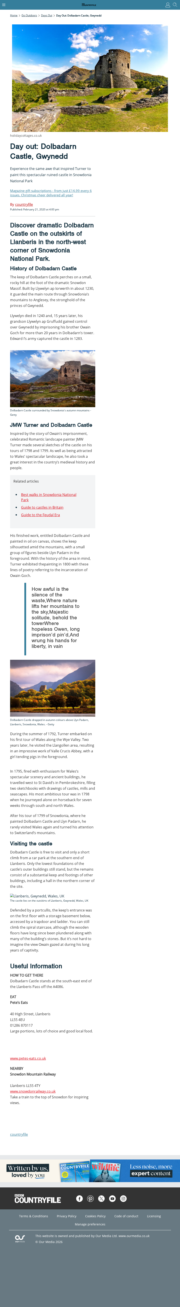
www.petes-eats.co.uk (28, 1058)
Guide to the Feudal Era (40, 514)
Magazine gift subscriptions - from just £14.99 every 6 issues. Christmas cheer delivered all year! (51, 192)
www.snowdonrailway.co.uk (33, 1091)
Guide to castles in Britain (42, 507)
